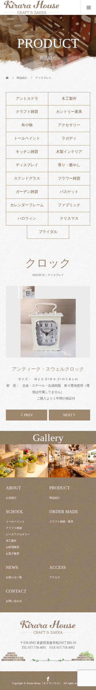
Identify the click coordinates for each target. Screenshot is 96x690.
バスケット (69, 192)
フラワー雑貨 (69, 178)
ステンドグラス (27, 178)
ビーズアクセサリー (18, 534)
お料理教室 (12, 547)
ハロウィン (27, 218)
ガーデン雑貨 (27, 192)
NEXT (67, 415)
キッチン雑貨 (27, 152)
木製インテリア (69, 152)
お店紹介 (11, 497)
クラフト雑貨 (27, 112)
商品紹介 (54, 497)
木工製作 (69, 99)
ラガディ (69, 138)
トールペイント (27, 138)
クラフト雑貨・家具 (61, 521)
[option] (28, 292)
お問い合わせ (14, 601)
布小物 (27, 125)
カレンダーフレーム (27, 205)
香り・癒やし (69, 165)
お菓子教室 (12, 553)
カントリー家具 (69, 112)
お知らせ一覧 (14, 577)
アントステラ (27, 99)
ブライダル (48, 232)
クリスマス (69, 218)
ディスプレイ (27, 165)
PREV (28, 415)
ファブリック (69, 205)
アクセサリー (69, 125)
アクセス (54, 577)
